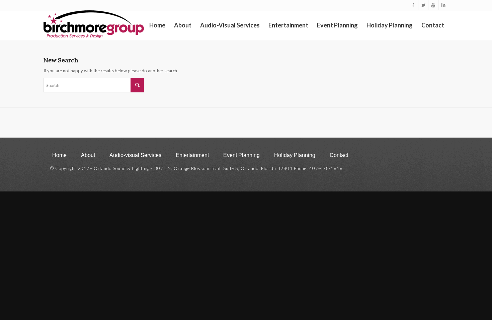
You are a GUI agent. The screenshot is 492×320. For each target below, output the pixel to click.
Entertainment (192, 155)
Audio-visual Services (135, 155)
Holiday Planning (294, 155)
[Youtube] (433, 5)
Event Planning (241, 155)
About (88, 155)
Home (59, 155)
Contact (339, 155)
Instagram (435, 156)
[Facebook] (413, 5)
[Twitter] (423, 5)
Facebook (407, 156)
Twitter (421, 156)
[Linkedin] (443, 5)
